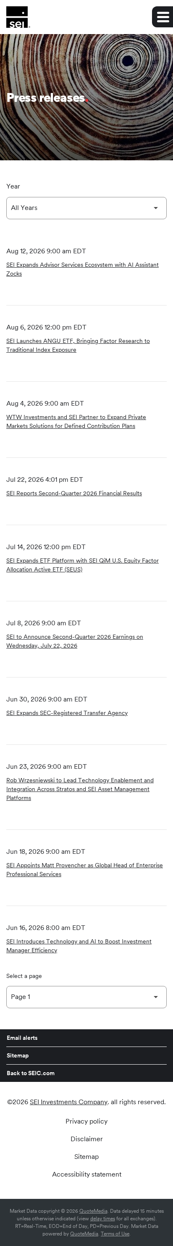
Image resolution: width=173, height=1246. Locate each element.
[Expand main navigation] (162, 16)
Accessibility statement (86, 1174)
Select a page (24, 975)
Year (13, 186)
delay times (102, 1219)
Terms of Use (115, 1234)
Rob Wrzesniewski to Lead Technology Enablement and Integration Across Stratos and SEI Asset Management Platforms (80, 789)
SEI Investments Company (68, 1102)
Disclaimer (87, 1139)
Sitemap (18, 1055)
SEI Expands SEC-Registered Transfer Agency (67, 712)
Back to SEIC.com (31, 1073)
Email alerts (22, 1037)
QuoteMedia (93, 1211)
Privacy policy (86, 1121)
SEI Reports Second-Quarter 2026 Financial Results (74, 493)
